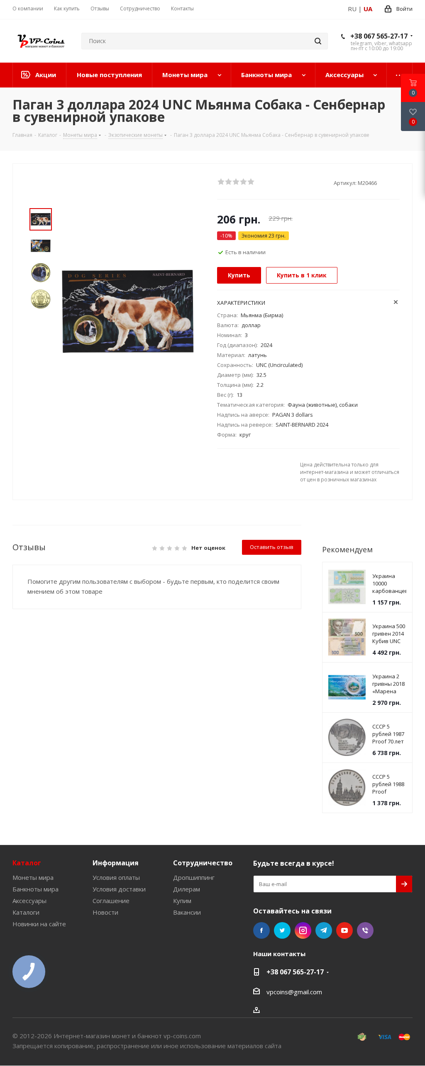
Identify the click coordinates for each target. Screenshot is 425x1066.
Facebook (261, 930)
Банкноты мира (35, 889)
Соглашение (111, 900)
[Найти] (318, 41)
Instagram (303, 930)
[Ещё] (400, 75)
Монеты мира (33, 877)
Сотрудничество (202, 862)
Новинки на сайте (39, 924)
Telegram (323, 930)
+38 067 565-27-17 (379, 36)
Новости (105, 912)
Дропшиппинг (194, 877)
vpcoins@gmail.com (294, 992)
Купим (182, 900)
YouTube (344, 930)
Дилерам (186, 889)
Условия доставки (119, 889)
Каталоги (25, 912)
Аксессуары (29, 900)
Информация (116, 862)
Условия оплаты (116, 877)
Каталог (26, 862)
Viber (365, 930)
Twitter (282, 930)
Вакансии (187, 912)
